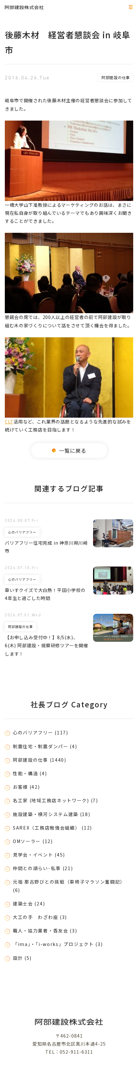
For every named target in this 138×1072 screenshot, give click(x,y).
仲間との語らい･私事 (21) (43, 868)
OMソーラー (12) (33, 841)
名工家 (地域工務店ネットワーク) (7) (55, 800)
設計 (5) (22, 958)
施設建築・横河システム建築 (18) (52, 814)
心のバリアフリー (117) (40, 732)
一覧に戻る (72, 450)
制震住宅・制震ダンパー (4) (45, 746)
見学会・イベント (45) (39, 854)
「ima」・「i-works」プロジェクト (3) (58, 944)
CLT (9, 421)
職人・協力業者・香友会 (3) (45, 930)
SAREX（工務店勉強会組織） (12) (52, 827)
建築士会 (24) (29, 903)
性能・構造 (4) (30, 773)
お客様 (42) (26, 787)
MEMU (130, 7)
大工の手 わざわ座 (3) (40, 917)
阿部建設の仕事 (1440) (39, 760)
